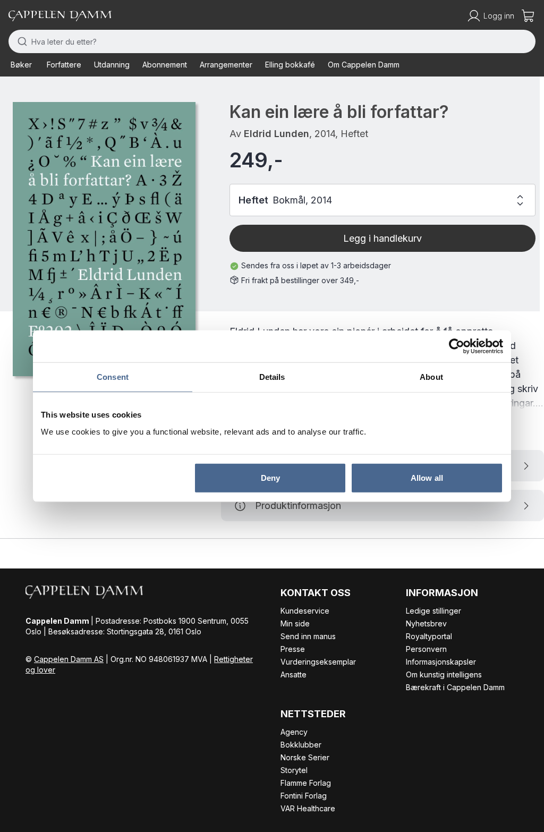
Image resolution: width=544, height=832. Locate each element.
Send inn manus (308, 636)
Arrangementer (226, 64)
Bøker (21, 64)
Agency (294, 731)
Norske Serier (304, 757)
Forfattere (64, 64)
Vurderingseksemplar (318, 661)
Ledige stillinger (433, 610)
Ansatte (293, 674)
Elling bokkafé (290, 64)
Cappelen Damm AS (69, 659)
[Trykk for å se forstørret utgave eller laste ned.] (104, 239)
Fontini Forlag (303, 795)
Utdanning (112, 64)
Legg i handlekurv (382, 238)
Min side (295, 623)
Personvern (426, 648)
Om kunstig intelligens (444, 674)
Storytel (294, 770)
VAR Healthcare (307, 808)
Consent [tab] (113, 376)
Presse (292, 648)
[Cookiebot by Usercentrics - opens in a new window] (456, 346)
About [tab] (431, 376)
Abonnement (164, 64)
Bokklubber (300, 744)
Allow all (427, 477)
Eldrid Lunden (276, 133)
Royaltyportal (429, 636)
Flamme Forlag (305, 782)
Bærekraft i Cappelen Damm (455, 687)
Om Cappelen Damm (364, 64)
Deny (270, 477)
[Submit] (19, 41)
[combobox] (272, 41)
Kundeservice (304, 610)
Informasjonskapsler (441, 661)
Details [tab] (272, 376)
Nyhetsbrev (426, 623)
